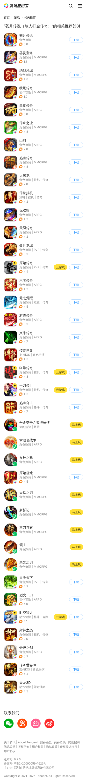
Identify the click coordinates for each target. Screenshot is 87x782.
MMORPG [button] (40, 57)
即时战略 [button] (39, 687)
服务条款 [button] (46, 742)
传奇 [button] (45, 180)
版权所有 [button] (23, 746)
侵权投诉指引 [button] (68, 746)
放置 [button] (37, 302)
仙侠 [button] (45, 634)
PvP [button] (36, 250)
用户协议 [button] (9, 751)
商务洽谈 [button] (60, 742)
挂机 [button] (37, 180)
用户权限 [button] (38, 746)
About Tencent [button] (28, 742)
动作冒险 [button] (25, 92)
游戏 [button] (17, 17)
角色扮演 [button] (25, 40)
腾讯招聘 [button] (74, 742)
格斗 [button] (37, 407)
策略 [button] (22, 197)
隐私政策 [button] (52, 746)
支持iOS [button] (24, 354)
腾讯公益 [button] (9, 746)
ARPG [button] (38, 110)
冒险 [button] (45, 617)
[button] (16, 5)
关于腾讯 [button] (9, 742)
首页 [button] (7, 17)
